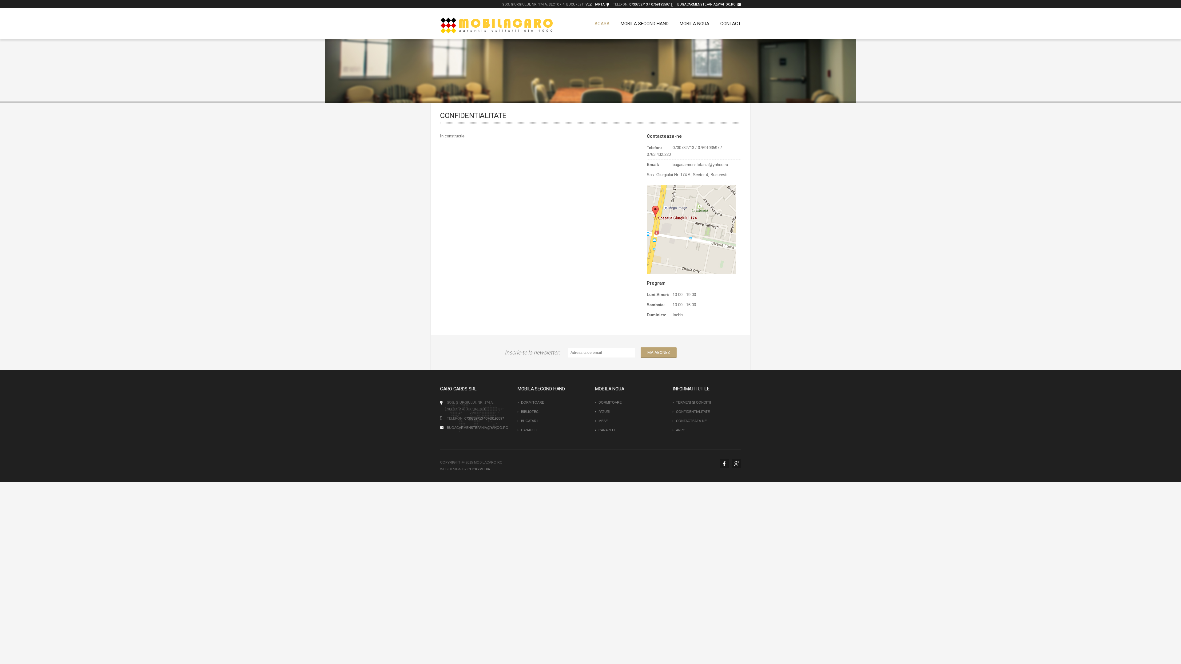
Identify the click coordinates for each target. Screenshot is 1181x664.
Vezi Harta (595, 4)
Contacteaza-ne (691, 421)
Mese (603, 421)
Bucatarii (529, 421)
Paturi (604, 411)
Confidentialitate (693, 411)
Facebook (724, 463)
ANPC (680, 430)
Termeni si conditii (693, 402)
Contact (730, 23)
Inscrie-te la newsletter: (534, 352)
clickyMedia (478, 469)
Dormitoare (532, 402)
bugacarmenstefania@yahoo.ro (706, 4)
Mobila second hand (645, 23)
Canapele (530, 430)
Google (736, 463)
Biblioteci (530, 411)
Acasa (602, 23)
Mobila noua (694, 23)
